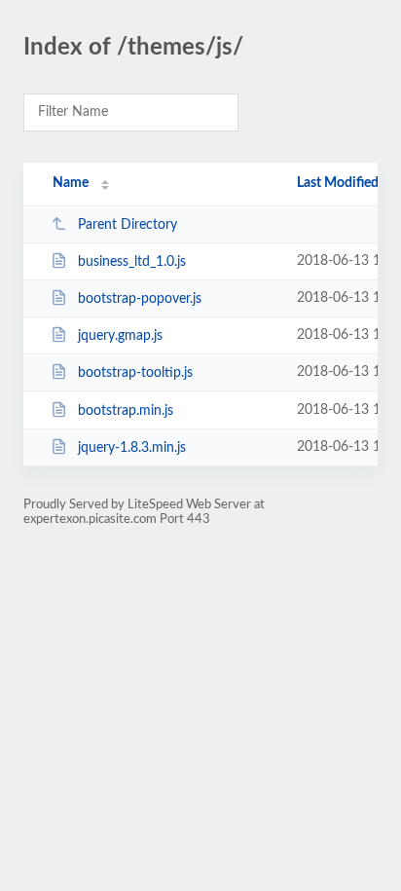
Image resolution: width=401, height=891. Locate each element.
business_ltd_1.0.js (132, 262)
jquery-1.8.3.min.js (132, 448)
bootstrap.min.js (125, 411)
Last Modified (338, 183)
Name (71, 183)
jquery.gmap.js (120, 336)
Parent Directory (127, 225)
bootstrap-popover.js (139, 299)
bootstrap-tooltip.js (135, 373)
